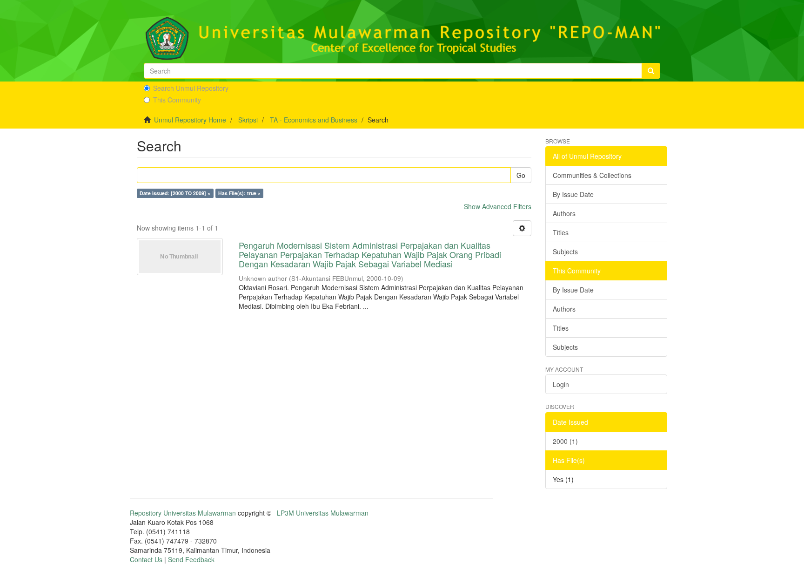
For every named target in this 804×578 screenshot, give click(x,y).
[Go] (651, 71)
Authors (564, 213)
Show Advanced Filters (497, 206)
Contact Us (146, 559)
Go (520, 175)
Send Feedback (191, 559)
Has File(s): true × (239, 193)
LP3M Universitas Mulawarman (322, 512)
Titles (561, 232)
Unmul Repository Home (190, 119)
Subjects (565, 251)
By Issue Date (573, 194)
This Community (177, 99)
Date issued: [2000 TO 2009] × (175, 193)
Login (561, 384)
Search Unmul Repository (190, 88)
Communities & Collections (592, 175)
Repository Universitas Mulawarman (183, 512)
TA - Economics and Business (313, 119)
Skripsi (248, 119)
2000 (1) (565, 441)
